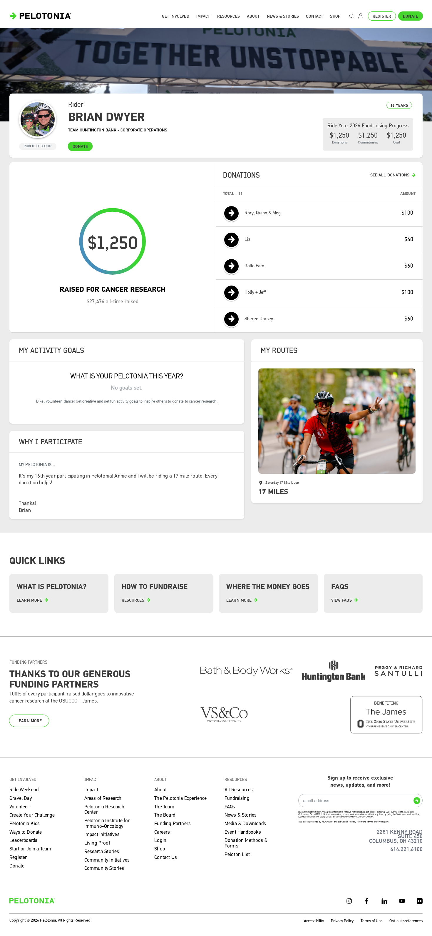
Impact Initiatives (102, 834)
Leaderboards (23, 840)
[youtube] (402, 901)
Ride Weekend (23, 789)
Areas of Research (103, 798)
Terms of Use (371, 921)
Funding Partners (172, 823)
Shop (159, 849)
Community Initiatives (107, 860)
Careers (162, 832)
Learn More (29, 721)
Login (160, 840)
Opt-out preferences (406, 921)
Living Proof (97, 843)
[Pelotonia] (32, 900)
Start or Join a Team (30, 849)
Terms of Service (375, 822)
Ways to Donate (25, 832)
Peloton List (237, 854)
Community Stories (104, 868)
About (160, 789)
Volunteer (19, 807)
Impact (91, 789)
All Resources (239, 789)
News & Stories (241, 815)
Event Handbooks (243, 832)
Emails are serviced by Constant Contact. (353, 816)
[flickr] (420, 901)
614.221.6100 (406, 849)
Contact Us (165, 857)
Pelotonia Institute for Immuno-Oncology (107, 823)
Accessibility (314, 921)
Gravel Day (20, 798)
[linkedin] (384, 901)
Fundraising (237, 798)
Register (382, 16)
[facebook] (367, 901)
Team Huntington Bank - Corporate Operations (117, 130)
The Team (164, 807)
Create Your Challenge (32, 815)
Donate (410, 16)
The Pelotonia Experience (180, 798)
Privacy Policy (342, 921)
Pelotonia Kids (24, 823)
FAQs (230, 807)
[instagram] (349, 901)
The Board (164, 815)
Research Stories (101, 851)
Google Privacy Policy (352, 822)
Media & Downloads (245, 823)
